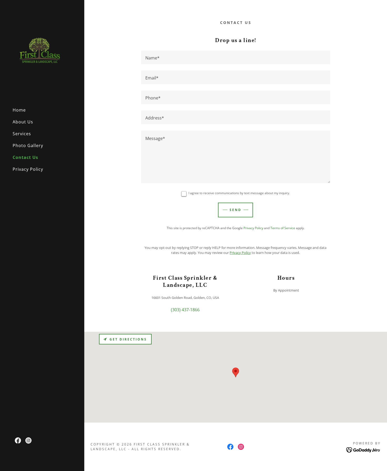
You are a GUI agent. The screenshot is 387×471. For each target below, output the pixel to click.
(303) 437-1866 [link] (185, 310)
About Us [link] (23, 122)
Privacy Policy (240, 252)
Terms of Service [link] (282, 228)
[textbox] (235, 57)
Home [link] (19, 110)
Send (235, 210)
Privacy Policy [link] (28, 169)
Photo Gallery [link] (28, 145)
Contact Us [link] (25, 157)
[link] (39, 51)
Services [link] (22, 134)
